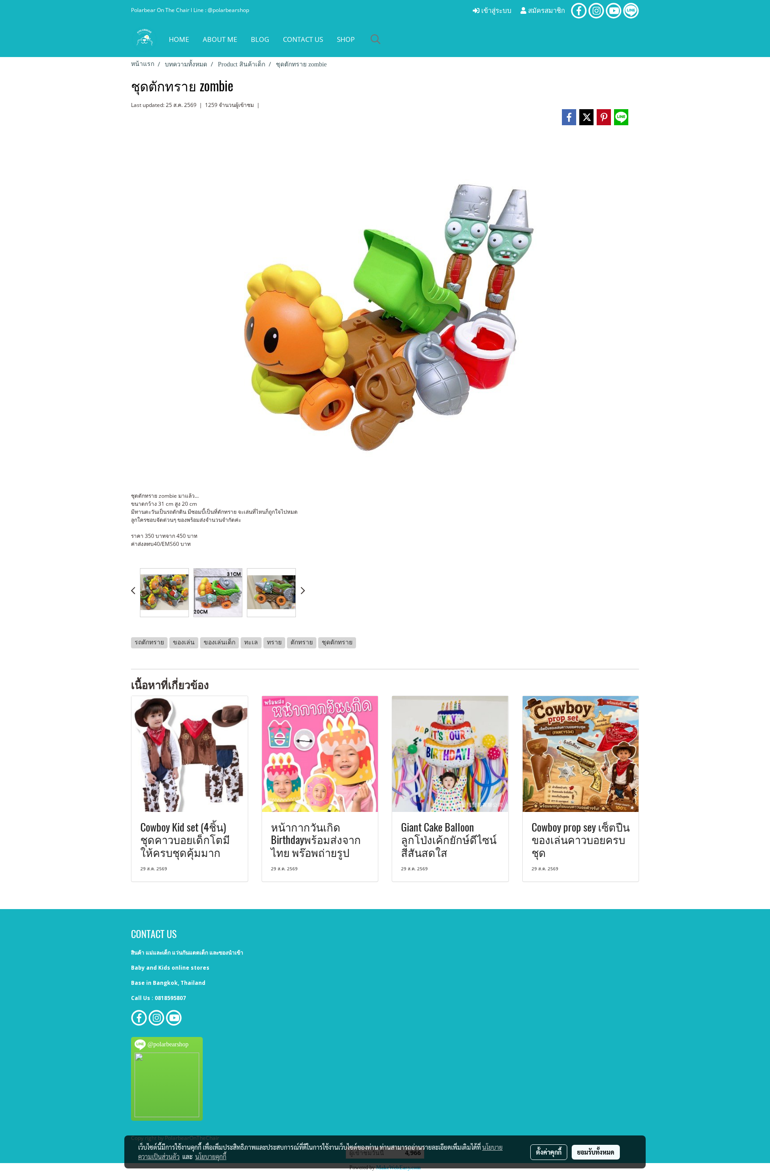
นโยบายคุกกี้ (210, 1156)
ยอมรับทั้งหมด (595, 1152)
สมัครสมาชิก (545, 11)
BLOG (260, 39)
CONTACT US (303, 39)
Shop (346, 39)
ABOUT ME (220, 39)
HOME (179, 39)
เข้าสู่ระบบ (495, 11)
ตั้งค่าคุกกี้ (548, 1152)
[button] (375, 39)
